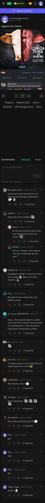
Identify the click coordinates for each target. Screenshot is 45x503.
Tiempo (38, 159)
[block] (42, 19)
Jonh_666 (11, 359)
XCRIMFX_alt (12, 270)
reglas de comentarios (31, 181)
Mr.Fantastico (13, 417)
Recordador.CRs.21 (15, 190)
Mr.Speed (11, 397)
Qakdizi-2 (11, 213)
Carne (36, 102)
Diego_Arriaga (13, 487)
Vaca (39, 107)
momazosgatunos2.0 (19, 18)
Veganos (9, 102)
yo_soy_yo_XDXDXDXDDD (18, 314)
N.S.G (10, 293)
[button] (35, 3)
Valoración (25, 159)
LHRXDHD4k (12, 380)
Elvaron (15, 227)
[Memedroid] (9, 3)
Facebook (8, 107)
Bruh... (10, 435)
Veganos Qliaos (24, 102)
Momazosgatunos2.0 (24, 107)
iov (9, 342)
